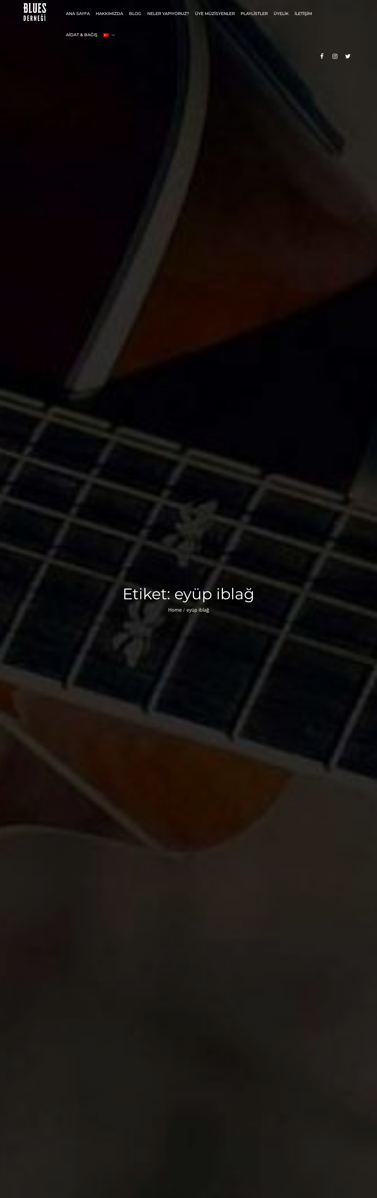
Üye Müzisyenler (215, 13)
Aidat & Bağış (81, 34)
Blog (135, 13)
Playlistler (254, 13)
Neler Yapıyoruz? (168, 13)
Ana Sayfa (78, 13)
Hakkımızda (109, 13)
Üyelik (281, 13)
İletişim (303, 13)
